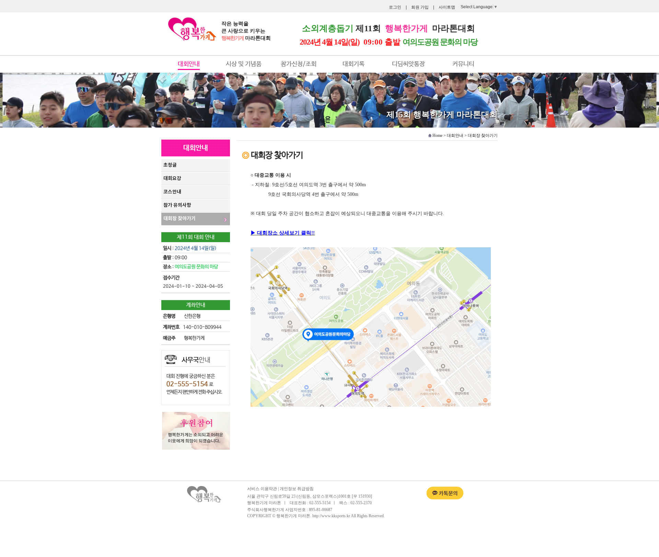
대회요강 (172, 178)
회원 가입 (420, 7)
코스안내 (172, 192)
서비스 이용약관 (262, 488)
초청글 (170, 165)
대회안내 (455, 135)
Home (437, 135)
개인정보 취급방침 (297, 488)
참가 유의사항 (177, 205)
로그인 (395, 7)
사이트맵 (447, 7)
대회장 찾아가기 (179, 219)
